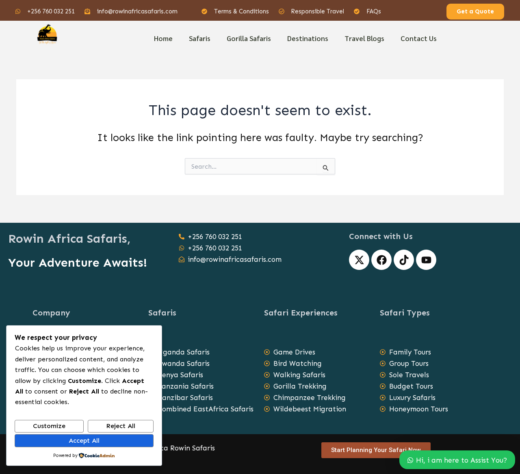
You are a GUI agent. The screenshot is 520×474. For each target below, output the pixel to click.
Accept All (84, 440)
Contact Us (419, 38)
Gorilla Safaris (249, 38)
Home (163, 38)
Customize (49, 426)
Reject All (120, 426)
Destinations (307, 38)
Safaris (199, 38)
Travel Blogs (364, 38)
